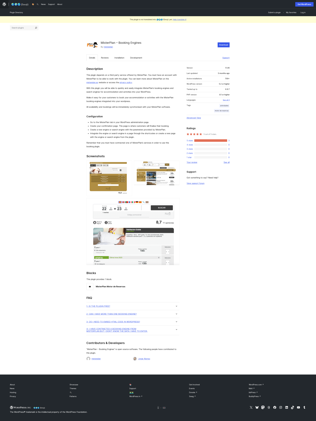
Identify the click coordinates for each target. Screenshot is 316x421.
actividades (224, 106)
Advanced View (194, 118)
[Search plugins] (36, 27)
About (12, 385)
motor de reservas (222, 111)
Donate (193, 392)
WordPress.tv (135, 396)
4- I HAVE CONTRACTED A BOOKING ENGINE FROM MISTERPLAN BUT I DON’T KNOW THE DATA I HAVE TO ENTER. (117, 330)
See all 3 (226, 100)
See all (227, 162)
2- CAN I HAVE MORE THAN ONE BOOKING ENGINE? (111, 314)
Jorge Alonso (144, 358)
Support (226, 57)
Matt (252, 388)
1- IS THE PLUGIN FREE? (98, 306)
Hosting (13, 392)
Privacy (13, 396)
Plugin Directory (16, 12)
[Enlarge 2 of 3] (176, 164)
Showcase (74, 385)
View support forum (195, 183)
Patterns (73, 396)
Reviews (105, 57)
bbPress (253, 392)
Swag (192, 396)
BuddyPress (255, 396)
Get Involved (194, 385)
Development (136, 57)
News (12, 388)
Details (92, 57)
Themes (73, 388)
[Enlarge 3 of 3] (176, 201)
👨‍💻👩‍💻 (131, 392)
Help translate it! (179, 19)
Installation (119, 57)
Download (223, 45)
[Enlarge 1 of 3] (128, 164)
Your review (192, 162)
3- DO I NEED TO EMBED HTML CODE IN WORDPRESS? (113, 322)
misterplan (108, 47)
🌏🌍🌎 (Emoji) (39, 408)
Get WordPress (304, 4)
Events (192, 388)
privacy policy (126, 82)
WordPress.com (256, 385)
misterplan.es (92, 82)
